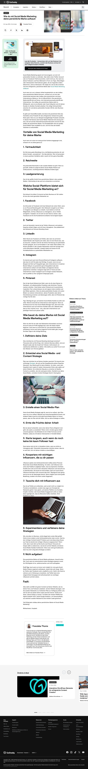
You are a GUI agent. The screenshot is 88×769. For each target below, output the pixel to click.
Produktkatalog (39, 737)
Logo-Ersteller (79, 741)
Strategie (32, 363)
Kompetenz (16, 7)
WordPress (42, 7)
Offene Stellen (6, 726)
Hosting (77, 736)
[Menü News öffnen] (52, 7)
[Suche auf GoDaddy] (82, 7)
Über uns (5, 723)
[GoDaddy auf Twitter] (79, 753)
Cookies (82, 759)
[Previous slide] (64, 672)
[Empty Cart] (83, 2)
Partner (49, 729)
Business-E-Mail (79, 731)
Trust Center (6, 736)
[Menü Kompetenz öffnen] (20, 7)
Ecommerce (73, 345)
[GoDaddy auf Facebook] (67, 753)
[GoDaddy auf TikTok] (75, 753)
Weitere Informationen (54, 696)
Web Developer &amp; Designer (76, 312)
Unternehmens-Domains (41, 727)
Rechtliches (6, 733)
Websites (78, 729)
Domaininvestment (74, 335)
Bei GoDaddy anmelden (67, 722)
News (50, 7)
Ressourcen (14, 727)
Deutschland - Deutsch (22, 752)
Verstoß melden (15, 724)
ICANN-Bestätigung (40, 724)
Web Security (78, 739)
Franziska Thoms (27, 24)
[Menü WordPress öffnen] (45, 7)
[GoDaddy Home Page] (9, 753)
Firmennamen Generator (41, 729)
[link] (11, 30)
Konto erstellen (66, 729)
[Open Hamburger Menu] (4, 2)
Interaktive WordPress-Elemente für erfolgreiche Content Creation (61, 690)
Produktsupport (15, 722)
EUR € (33, 752)
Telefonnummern (79, 744)
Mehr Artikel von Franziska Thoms (34, 652)
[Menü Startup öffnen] (36, 7)
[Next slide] (69, 672)
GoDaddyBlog (6, 731)
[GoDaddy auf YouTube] (83, 753)
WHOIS (37, 734)
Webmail (37, 732)
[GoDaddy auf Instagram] (71, 753)
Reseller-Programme (52, 726)
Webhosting (60, 625)
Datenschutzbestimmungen (73, 759)
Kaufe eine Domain (80, 722)
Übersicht (6, 7)
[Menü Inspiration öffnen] (29, 7)
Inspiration (25, 7)
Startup (34, 7)
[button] (35, 712)
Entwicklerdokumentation (41, 722)
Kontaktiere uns (7, 728)
